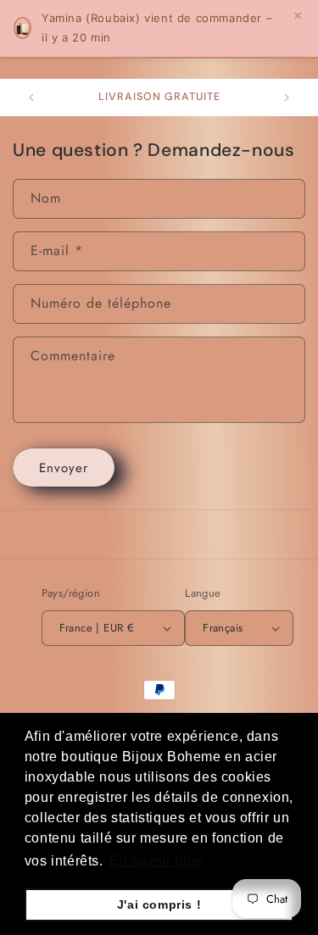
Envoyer (63, 468)
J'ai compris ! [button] (159, 904)
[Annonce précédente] (31, 97)
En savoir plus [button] (155, 861)
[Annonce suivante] (286, 97)
